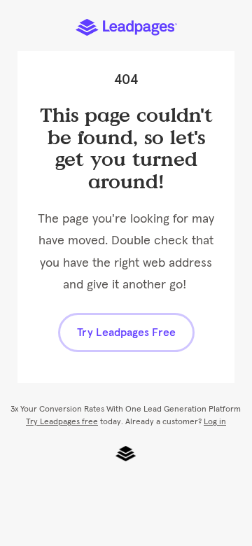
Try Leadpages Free (126, 332)
